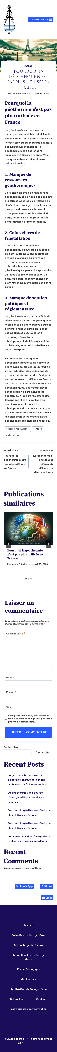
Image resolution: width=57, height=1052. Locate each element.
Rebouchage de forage (28, 945)
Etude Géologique (28, 969)
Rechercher (11, 747)
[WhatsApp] (6, 2)
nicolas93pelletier (22, 93)
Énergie (28, 66)
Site (9, 707)
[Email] (14, 2)
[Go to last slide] (8, 544)
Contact (41, 999)
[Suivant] (48, 544)
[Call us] (22, 2)
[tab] (26, 579)
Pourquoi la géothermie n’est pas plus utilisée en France (15, 459)
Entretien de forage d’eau (28, 935)
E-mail (11, 692)
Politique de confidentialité (28, 1009)
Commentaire (15, 633)
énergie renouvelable (17, 429)
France (37, 429)
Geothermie (28, 979)
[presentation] (28, 528)
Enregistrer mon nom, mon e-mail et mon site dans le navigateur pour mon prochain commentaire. (30, 718)
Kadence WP (31, 1042)
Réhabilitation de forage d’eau (28, 957)
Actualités (17, 999)
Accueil (28, 925)
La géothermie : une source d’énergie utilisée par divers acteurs (43, 461)
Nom (10, 677)
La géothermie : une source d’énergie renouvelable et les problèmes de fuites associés (27, 779)
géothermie (12, 435)
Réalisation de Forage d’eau (28, 989)
